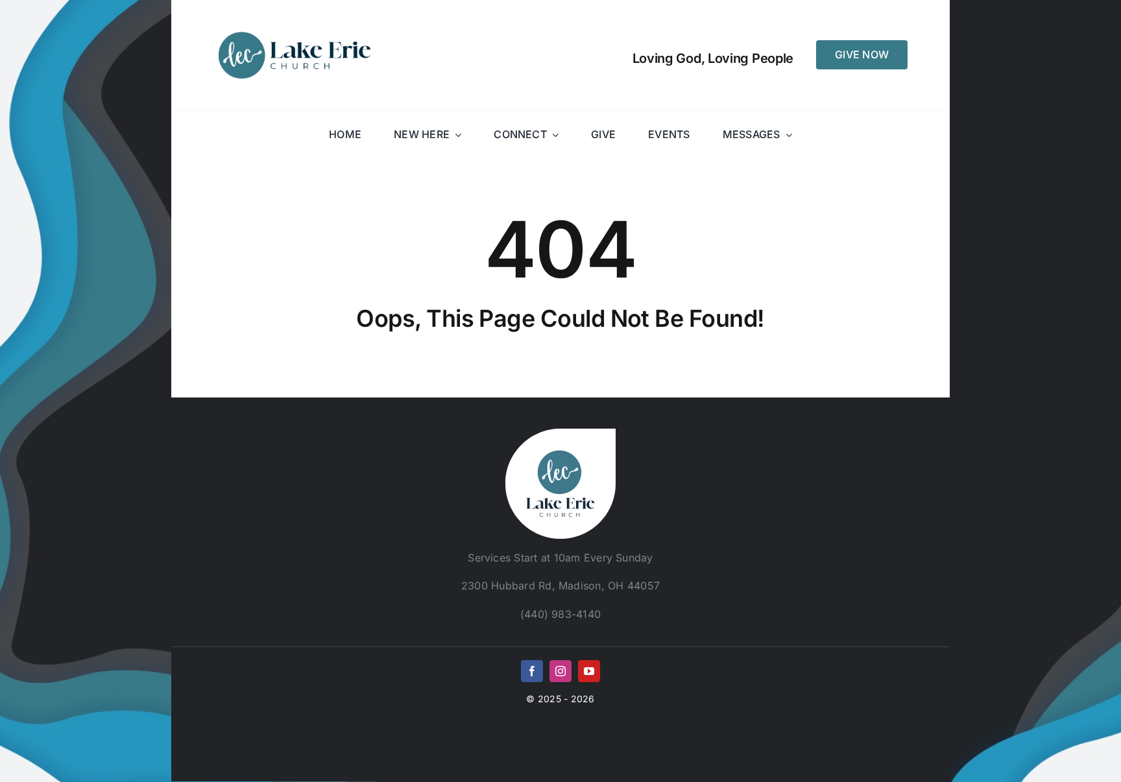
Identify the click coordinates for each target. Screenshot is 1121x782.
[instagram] (560, 671)
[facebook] (532, 671)
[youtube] (589, 671)
